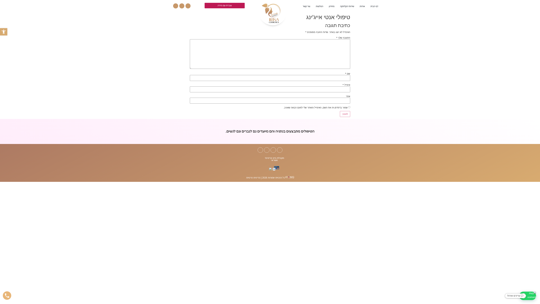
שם (347, 73)
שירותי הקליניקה (347, 6)
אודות (362, 6)
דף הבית (374, 6)
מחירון (331, 6)
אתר (348, 96)
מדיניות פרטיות (253, 177)
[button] (3, 31)
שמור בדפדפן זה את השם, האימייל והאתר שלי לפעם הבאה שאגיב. (316, 107)
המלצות (319, 6)
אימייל (346, 85)
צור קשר (306, 6)
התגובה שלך (343, 38)
